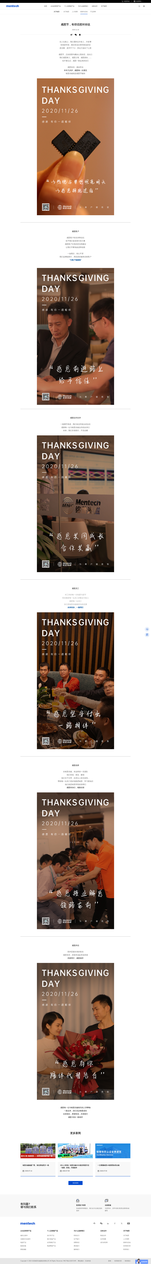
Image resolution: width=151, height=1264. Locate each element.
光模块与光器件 (25, 1239)
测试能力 (76, 1246)
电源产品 (23, 1242)
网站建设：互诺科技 (84, 1261)
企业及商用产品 (56, 6)
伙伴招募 (103, 1239)
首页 (45, 6)
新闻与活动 (84, 11)
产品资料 (93, 11)
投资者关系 (127, 1246)
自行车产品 (50, 1235)
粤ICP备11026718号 (69, 1261)
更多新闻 (75, 1183)
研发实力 (76, 1235)
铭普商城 (126, 1)
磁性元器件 (24, 1235)
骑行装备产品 (51, 1239)
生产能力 (76, 1239)
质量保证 (76, 1242)
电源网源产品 (51, 1246)
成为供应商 (104, 1242)
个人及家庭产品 (69, 6)
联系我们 (126, 1249)
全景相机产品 (51, 1242)
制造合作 (103, 1235)
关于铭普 (104, 6)
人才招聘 (75, 11)
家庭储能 (23, 1249)
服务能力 (76, 1249)
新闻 (109, 1261)
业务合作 (94, 6)
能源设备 (23, 1246)
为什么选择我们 (83, 6)
